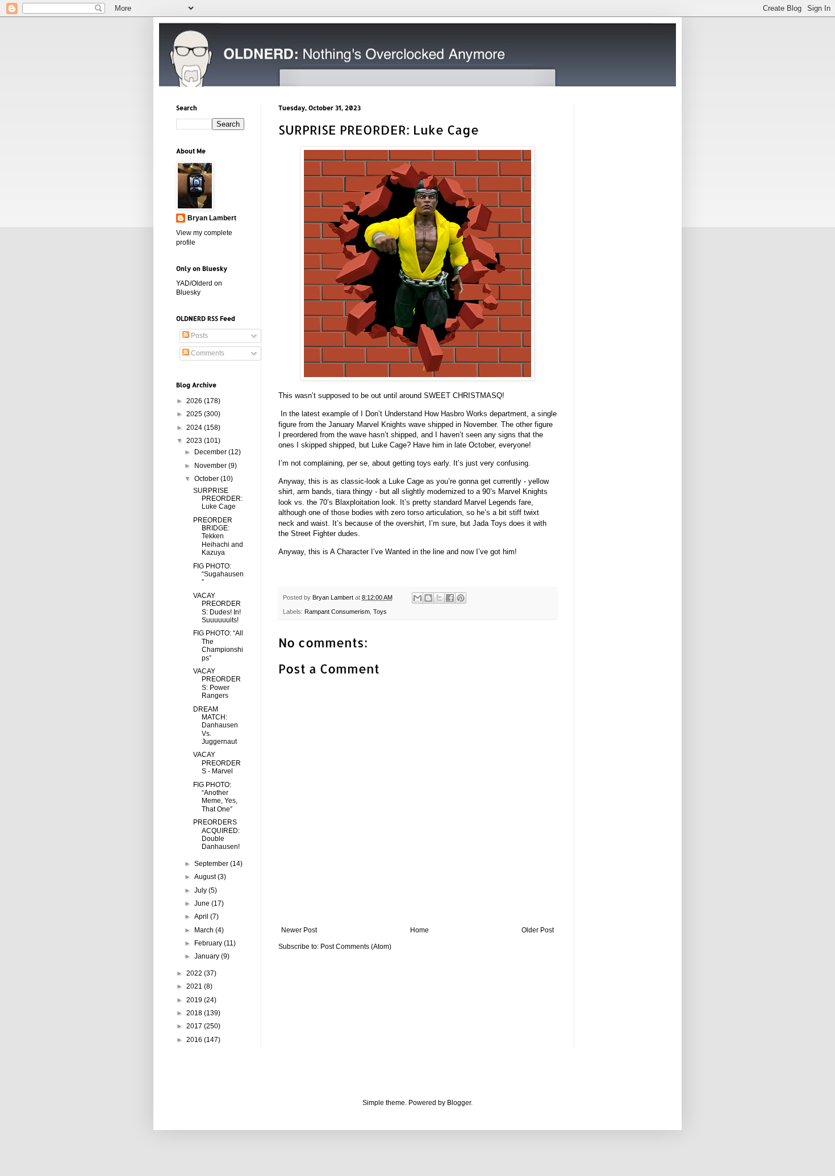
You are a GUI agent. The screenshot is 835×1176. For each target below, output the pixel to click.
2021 (195, 986)
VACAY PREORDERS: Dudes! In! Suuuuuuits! (217, 608)
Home (419, 930)
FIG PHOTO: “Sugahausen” (218, 574)
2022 (195, 973)
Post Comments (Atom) (355, 947)
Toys (380, 611)
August (206, 877)
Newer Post (299, 930)
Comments (206, 353)
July (201, 890)
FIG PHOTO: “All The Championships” (218, 645)
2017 (195, 1026)
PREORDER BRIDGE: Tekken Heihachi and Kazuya (218, 536)
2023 (195, 441)
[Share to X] (439, 598)
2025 (195, 414)
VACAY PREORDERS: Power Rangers (217, 683)
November (211, 466)
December (211, 452)
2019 (195, 1000)
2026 (195, 401)
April (202, 916)
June (202, 903)
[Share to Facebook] (450, 598)
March (204, 930)
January (207, 956)
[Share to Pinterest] (460, 598)
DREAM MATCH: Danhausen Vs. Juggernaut (215, 725)
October (207, 479)
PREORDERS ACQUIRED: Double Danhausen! (216, 834)
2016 (195, 1040)
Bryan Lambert (211, 218)
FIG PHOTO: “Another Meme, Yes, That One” (215, 797)
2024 (195, 428)
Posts (198, 336)
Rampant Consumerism (337, 611)
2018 (195, 1013)
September (212, 864)
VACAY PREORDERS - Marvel (217, 763)
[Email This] (417, 598)
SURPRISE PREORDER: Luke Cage (218, 499)
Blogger (459, 1103)
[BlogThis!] (428, 598)
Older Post (537, 930)
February (209, 943)
